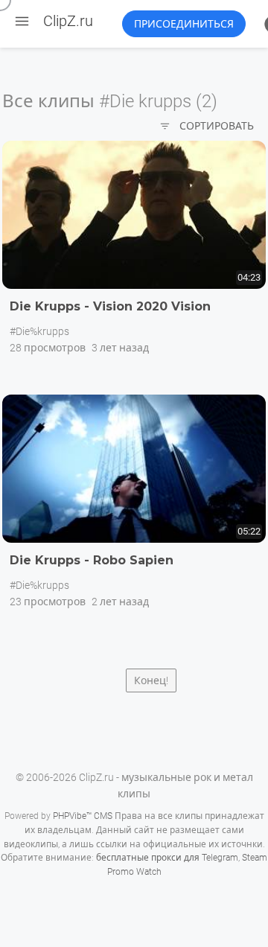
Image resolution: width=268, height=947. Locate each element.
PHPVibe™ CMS (82, 816)
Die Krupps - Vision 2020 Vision (110, 306)
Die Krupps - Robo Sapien (91, 560)
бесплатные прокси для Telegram (167, 857)
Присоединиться (184, 24)
